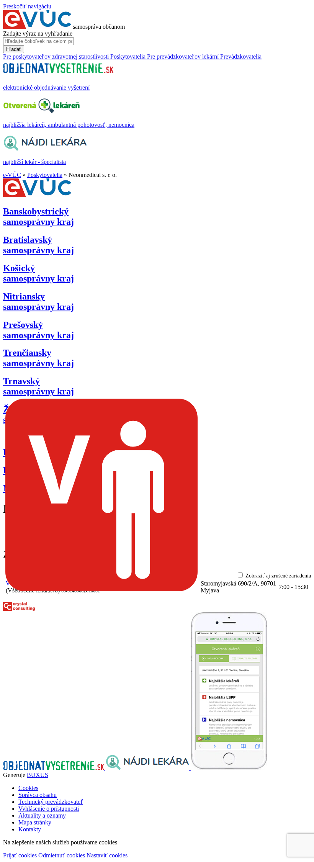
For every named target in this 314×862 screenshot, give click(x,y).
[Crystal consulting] (19, 608)
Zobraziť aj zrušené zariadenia (278, 576)
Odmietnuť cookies (61, 855)
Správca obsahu (37, 795)
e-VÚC (12, 175)
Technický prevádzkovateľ (50, 801)
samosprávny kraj (38, 216)
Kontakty (29, 829)
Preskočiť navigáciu (27, 6)
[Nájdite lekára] (148, 768)
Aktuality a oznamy (42, 815)
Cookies (28, 788)
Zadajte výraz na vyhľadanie (37, 33)
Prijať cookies (20, 855)
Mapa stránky (34, 822)
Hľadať (13, 49)
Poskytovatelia (44, 175)
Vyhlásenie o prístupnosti (48, 808)
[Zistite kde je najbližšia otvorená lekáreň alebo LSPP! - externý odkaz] (229, 768)
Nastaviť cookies (107, 855)
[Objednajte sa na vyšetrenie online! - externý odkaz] (54, 768)
